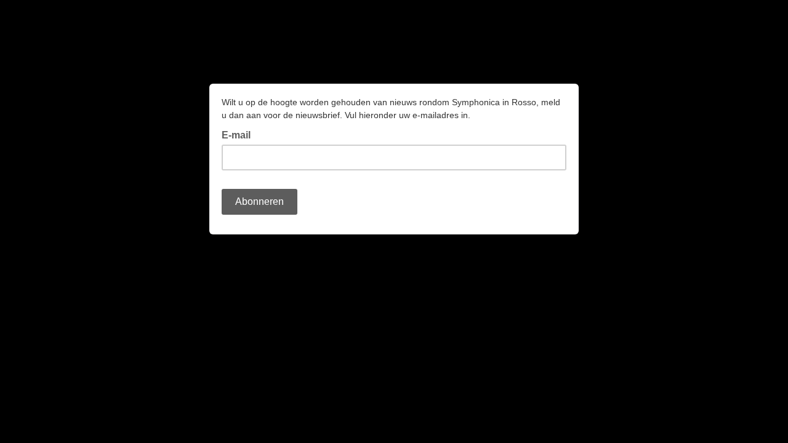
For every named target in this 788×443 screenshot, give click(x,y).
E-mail (240, 134)
